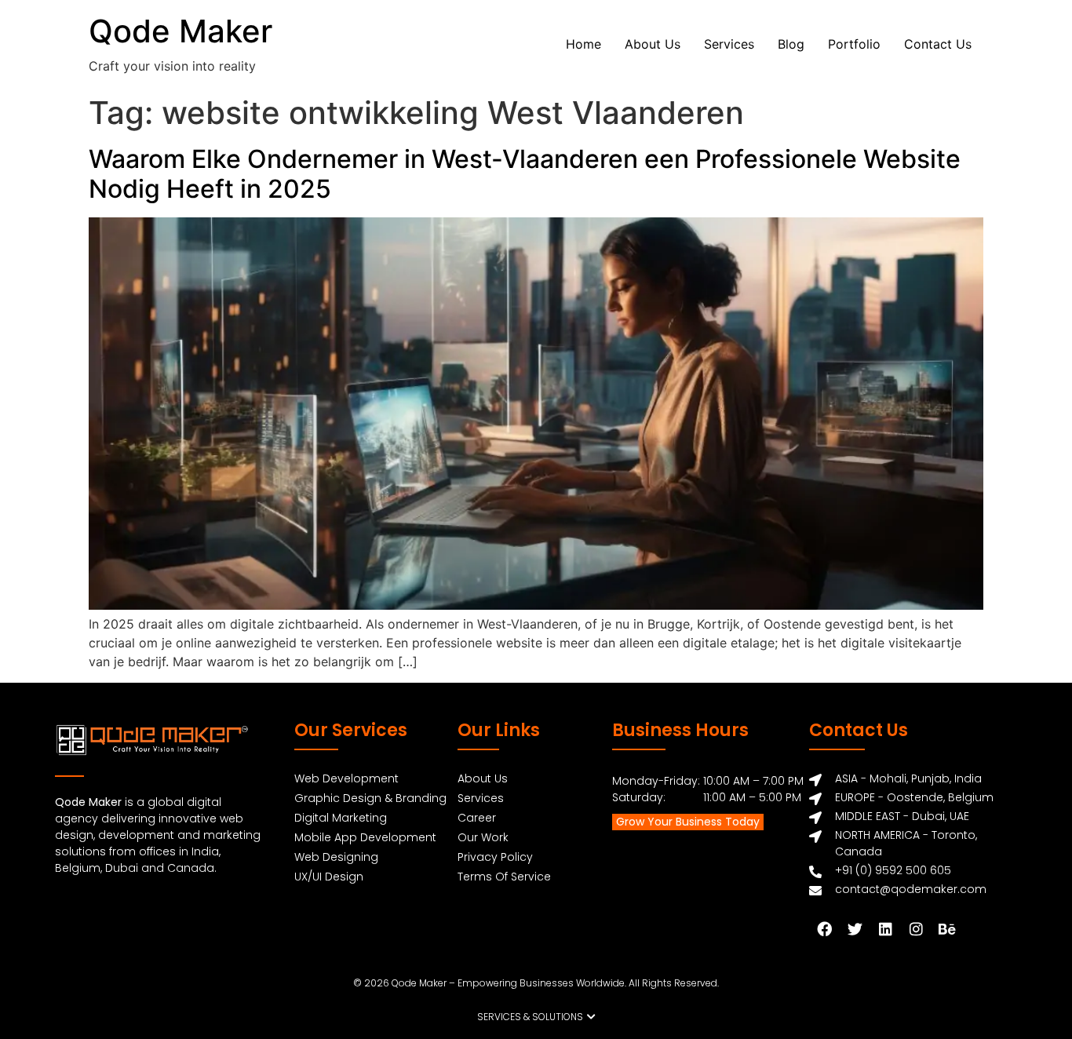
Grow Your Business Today (688, 821)
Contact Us (938, 44)
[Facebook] (824, 928)
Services (729, 44)
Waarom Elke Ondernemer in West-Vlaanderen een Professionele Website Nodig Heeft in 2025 (525, 174)
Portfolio (854, 44)
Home (583, 44)
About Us (652, 44)
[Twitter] (855, 928)
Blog (791, 44)
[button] (536, 1017)
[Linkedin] (885, 928)
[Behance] (946, 928)
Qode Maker (180, 31)
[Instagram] (916, 928)
